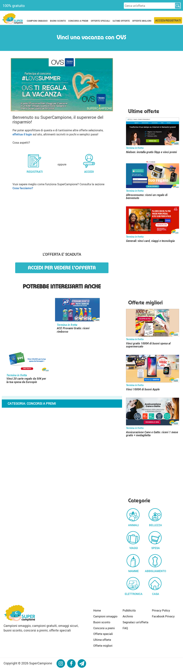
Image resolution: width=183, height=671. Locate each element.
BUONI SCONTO (58, 20)
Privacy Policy (161, 610)
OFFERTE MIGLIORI (141, 20)
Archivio (128, 616)
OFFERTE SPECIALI (100, 20)
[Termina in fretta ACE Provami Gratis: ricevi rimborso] (77, 310)
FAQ (125, 628)
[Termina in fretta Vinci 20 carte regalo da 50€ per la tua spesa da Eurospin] (27, 361)
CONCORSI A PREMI (78, 20)
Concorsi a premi (104, 628)
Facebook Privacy (163, 616)
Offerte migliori (102, 646)
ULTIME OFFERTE (121, 20)
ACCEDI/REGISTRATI (168, 20)
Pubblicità (129, 610)
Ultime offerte (102, 640)
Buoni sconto (101, 622)
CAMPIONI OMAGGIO (37, 20)
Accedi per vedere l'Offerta (62, 268)
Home (97, 610)
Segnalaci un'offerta (135, 622)
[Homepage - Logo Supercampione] (12, 18)
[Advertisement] (61, 220)
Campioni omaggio (105, 616)
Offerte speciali (103, 634)
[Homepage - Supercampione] (20, 612)
